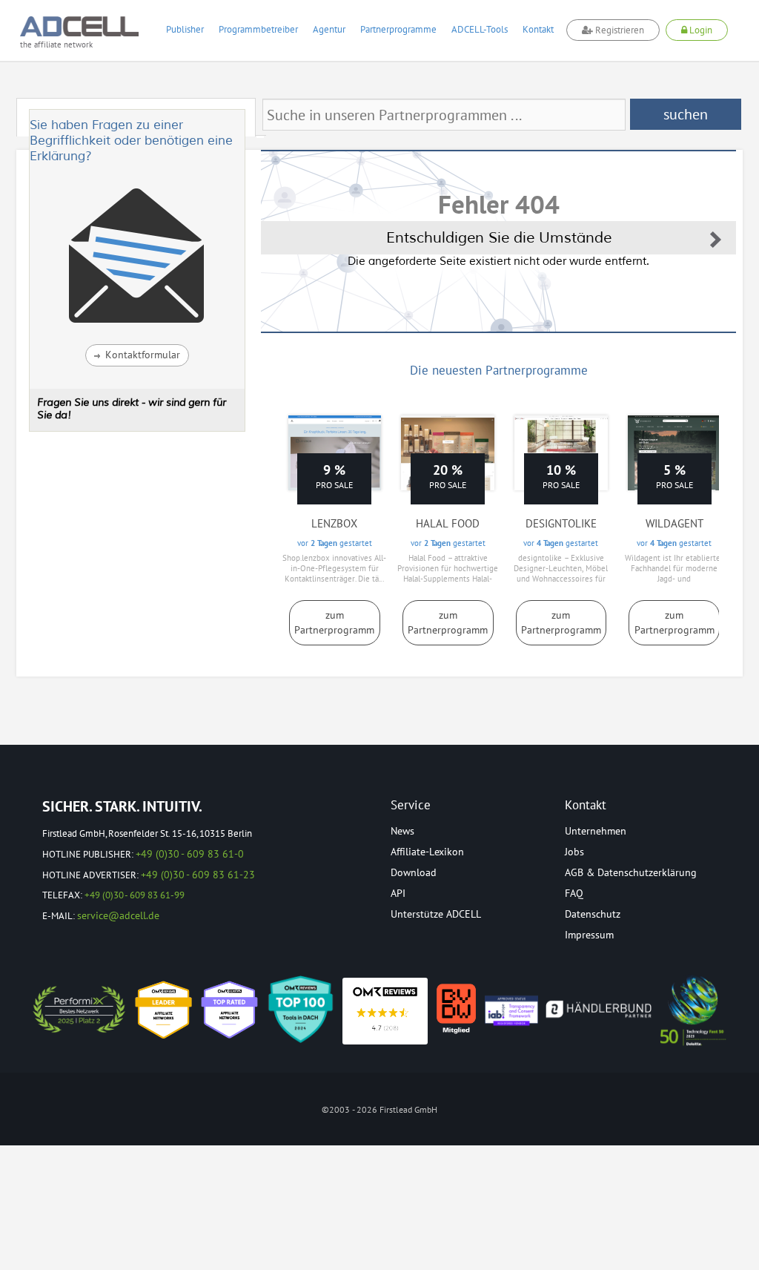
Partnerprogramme (398, 29)
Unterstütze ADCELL (436, 914)
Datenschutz (592, 914)
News (402, 831)
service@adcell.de (118, 915)
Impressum (589, 934)
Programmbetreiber (258, 29)
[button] (137, 355)
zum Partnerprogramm (334, 622)
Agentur (329, 29)
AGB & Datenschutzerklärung (631, 872)
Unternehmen (595, 831)
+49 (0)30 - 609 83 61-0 (190, 854)
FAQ (574, 893)
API (398, 893)
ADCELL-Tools (479, 29)
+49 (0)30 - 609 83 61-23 (198, 874)
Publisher (185, 29)
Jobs (574, 851)
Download (414, 872)
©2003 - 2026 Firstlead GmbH (379, 1109)
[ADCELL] (385, 1011)
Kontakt (538, 29)
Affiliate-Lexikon (427, 851)
